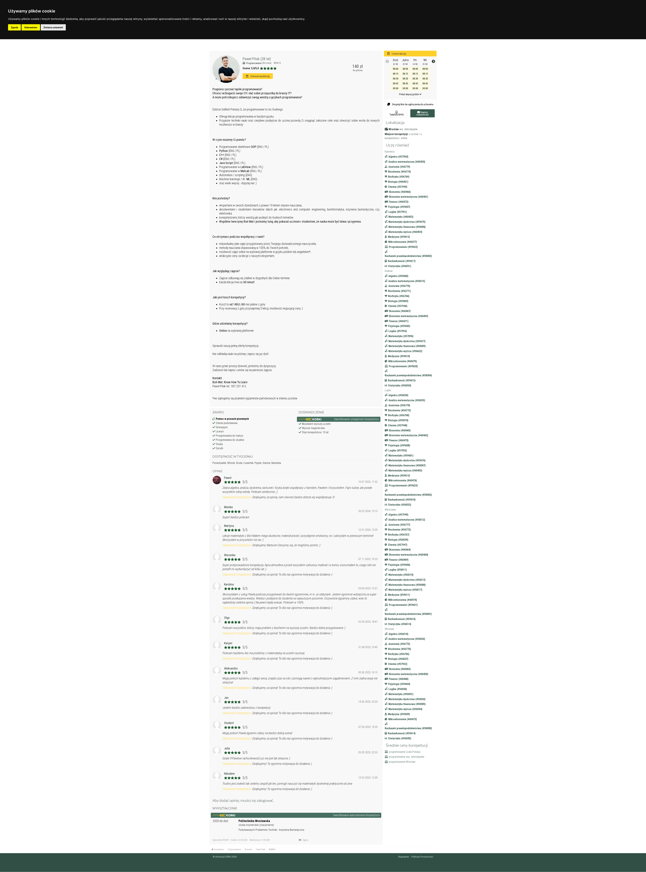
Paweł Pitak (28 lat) (257, 59)
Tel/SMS (396, 114)
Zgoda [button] (14, 27)
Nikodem (229, 773)
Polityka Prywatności (422, 856)
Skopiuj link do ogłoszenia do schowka (412, 104)
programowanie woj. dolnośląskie (406, 756)
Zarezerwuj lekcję (260, 76)
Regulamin (403, 856)
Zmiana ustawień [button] (53, 27)
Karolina (229, 584)
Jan (226, 697)
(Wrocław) (267, 63)
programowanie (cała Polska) (404, 751)
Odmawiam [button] (30, 27)
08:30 (395, 78)
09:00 (395, 88)
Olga (226, 617)
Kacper (228, 643)
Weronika (229, 555)
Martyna (229, 526)
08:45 (395, 83)
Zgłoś (305, 840)
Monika (228, 507)
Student (229, 723)
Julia (227, 748)
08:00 (395, 69)
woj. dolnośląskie (408, 129)
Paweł (227, 478)
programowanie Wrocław (402, 761)
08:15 (395, 73)
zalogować (265, 800)
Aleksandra (231, 668)
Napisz (422, 113)
